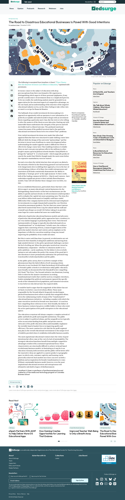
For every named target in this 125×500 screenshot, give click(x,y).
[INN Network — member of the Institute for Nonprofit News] (109, 459)
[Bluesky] (21, 387)
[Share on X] (12, 106)
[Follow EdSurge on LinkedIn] (97, 483)
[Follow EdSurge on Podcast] (114, 483)
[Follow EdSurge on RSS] (97, 479)
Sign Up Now (80, 480)
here (46, 390)
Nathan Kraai (96, 172)
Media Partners (13, 468)
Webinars (52, 8)
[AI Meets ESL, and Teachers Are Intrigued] (104, 93)
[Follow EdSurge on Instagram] (101, 479)
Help (28, 494)
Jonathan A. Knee (14, 25)
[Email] (13, 387)
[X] (24, 387)
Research (41, 8)
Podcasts (30, 8)
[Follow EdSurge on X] (106, 479)
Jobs (61, 8)
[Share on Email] (12, 90)
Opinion (20, 8)
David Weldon (96, 142)
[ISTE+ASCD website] (28, 2)
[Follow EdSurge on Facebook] (101, 483)
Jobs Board (82, 455)
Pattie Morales (96, 127)
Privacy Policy (26, 486)
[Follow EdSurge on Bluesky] (110, 479)
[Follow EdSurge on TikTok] (114, 479)
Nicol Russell (96, 111)
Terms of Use (16, 486)
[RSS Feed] (10, 387)
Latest (57, 458)
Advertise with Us (39, 455)
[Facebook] (32, 387)
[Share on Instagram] (12, 95)
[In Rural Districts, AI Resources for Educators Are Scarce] (104, 153)
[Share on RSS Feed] (12, 85)
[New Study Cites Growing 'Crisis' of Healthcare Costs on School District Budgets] (104, 137)
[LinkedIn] (28, 387)
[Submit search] (114, 1)
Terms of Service (21, 494)
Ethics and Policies (14, 465)
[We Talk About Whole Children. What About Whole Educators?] (104, 107)
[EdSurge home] (15, 2)
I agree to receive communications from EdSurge (24, 487)
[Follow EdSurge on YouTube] (106, 483)
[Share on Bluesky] (12, 101)
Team (10, 461)
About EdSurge (14, 458)
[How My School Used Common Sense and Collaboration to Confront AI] (104, 122)
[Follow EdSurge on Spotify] (110, 483)
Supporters (12, 463)
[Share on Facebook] (12, 116)
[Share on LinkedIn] (12, 111)
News (12, 8)
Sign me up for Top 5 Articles (39, 476)
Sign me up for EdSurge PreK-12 (19, 476)
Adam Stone (96, 96)
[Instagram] (17, 387)
